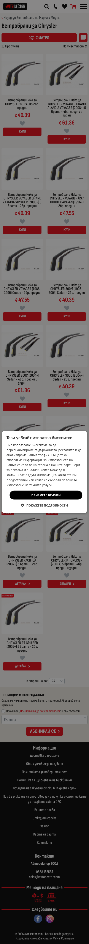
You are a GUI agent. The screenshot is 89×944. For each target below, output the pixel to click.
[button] (44, 505)
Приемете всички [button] (46, 495)
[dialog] (44, 472)
